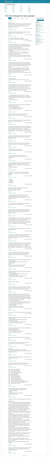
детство (13, 5)
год (28, 7)
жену (21, 6)
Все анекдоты (14, 18)
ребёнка (13, 11)
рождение (6, 8)
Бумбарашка (10, 1)
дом (28, 6)
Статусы (31, 1)
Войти (42, 1)
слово (21, 10)
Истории (22, 1)
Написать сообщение (40, 20)
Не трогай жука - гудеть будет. (40, 23)
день (5, 10)
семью (29, 11)
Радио (39, 1)
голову (13, 6)
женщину (29, 8)
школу (21, 11)
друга (21, 9)
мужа (13, 9)
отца (29, 5)
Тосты (28, 1)
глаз (28, 10)
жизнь (13, 8)
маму (21, 5)
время (29, 9)
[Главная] (6, 1)
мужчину (6, 7)
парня (13, 10)
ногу (21, 7)
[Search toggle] (44, 1)
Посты (34, 1)
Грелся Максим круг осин (39, 25)
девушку (6, 6)
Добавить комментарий (12, 42)
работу (21, 8)
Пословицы (10, 20)
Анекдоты (18, 1)
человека (6, 5)
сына (5, 9)
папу (13, 7)
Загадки (37, 1)
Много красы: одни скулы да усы (40, 39)
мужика (6, 11)
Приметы (25, 1)
